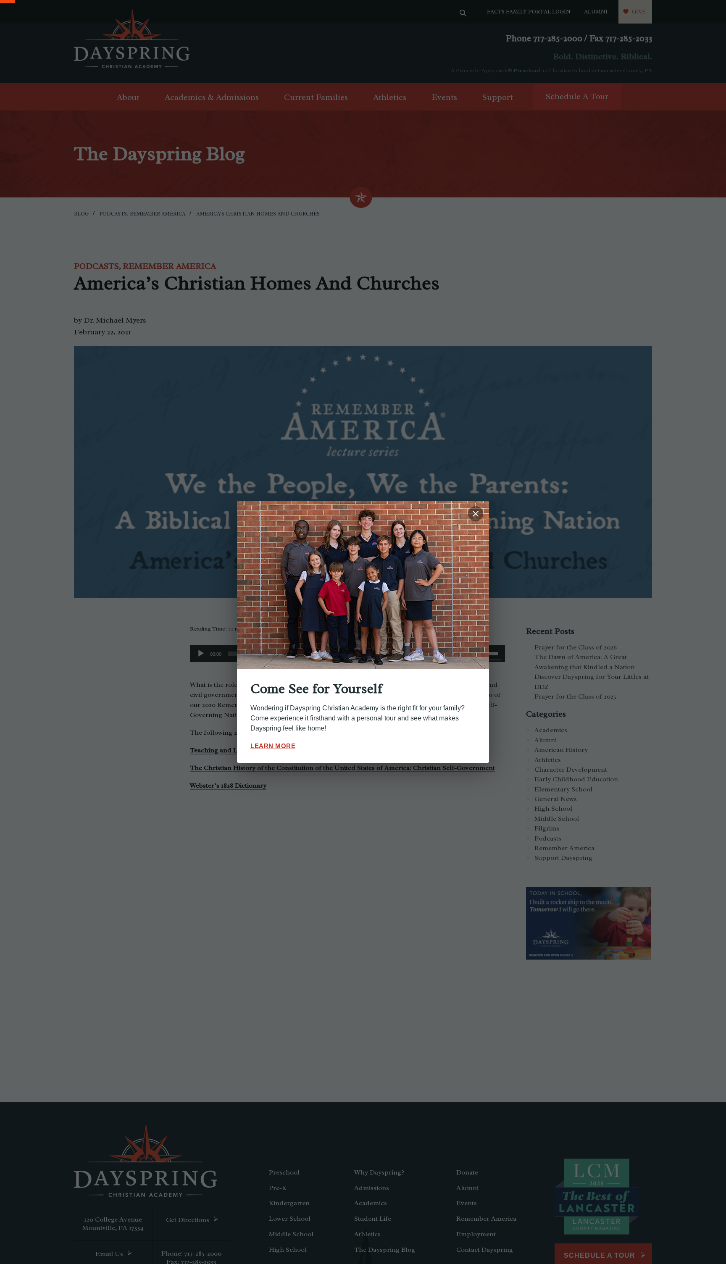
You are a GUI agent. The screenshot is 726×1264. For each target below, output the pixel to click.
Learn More (272, 746)
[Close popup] (475, 513)
